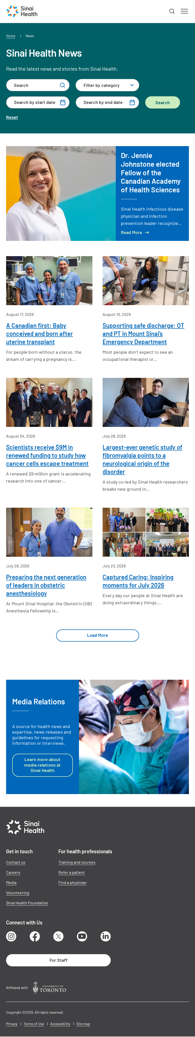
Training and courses (76, 862)
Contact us (15, 862)
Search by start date (34, 102)
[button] (172, 11)
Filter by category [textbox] (102, 85)
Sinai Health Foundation (27, 902)
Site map (83, 1023)
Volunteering (17, 892)
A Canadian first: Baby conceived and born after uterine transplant (39, 333)
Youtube (82, 936)
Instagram (11, 936)
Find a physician (72, 882)
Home (10, 36)
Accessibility (60, 1023)
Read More (131, 232)
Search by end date (103, 102)
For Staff (59, 960)
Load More (97, 635)
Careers (13, 872)
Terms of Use (34, 1023)
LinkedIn (106, 936)
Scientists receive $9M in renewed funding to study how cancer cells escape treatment (47, 455)
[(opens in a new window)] (49, 988)
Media (11, 882)
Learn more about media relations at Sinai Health (42, 764)
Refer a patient (71, 872)
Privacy (11, 1023)
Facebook (35, 936)
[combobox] (107, 85)
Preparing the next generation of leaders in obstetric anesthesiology (46, 585)
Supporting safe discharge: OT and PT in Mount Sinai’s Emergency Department (143, 333)
